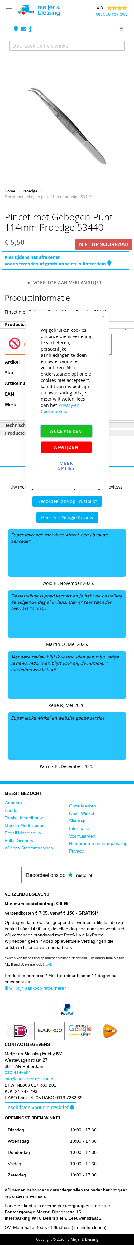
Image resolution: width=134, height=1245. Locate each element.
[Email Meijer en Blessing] (24, 29)
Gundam (13, 802)
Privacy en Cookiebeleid (60, 408)
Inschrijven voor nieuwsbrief (37, 1107)
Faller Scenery (19, 840)
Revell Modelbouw (23, 832)
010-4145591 (18, 1072)
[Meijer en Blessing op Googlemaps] (16, 29)
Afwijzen (66, 447)
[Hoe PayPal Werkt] (67, 1015)
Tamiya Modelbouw (24, 817)
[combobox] (67, 46)
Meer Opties (66, 465)
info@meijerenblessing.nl (29, 1078)
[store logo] (38, 10)
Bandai (11, 810)
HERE (47, 964)
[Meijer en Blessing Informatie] (30, 29)
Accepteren (66, 431)
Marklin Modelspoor (24, 825)
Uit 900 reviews (112, 14)
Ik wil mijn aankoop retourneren (36, 988)
